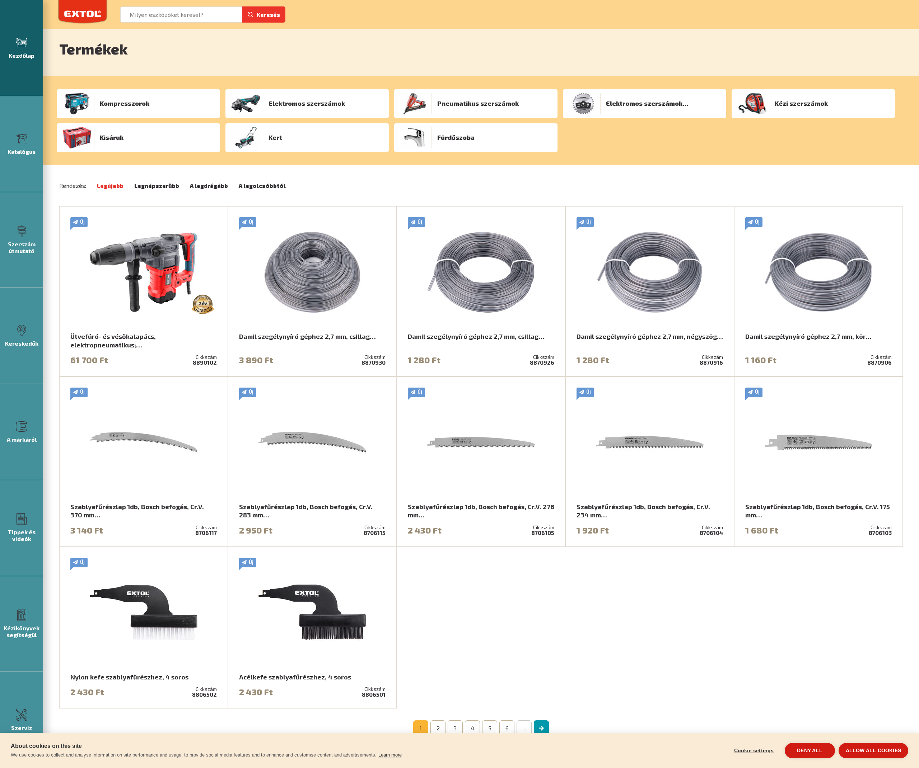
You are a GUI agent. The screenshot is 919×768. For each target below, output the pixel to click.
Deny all (809, 750)
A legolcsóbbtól (262, 185)
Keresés (268, 14)
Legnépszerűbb (156, 185)
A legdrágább (209, 185)
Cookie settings (754, 750)
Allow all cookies (873, 750)
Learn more (390, 755)
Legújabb (110, 185)
